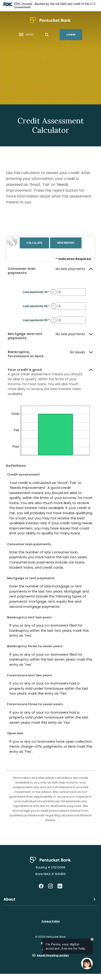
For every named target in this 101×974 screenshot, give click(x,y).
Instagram (50, 886)
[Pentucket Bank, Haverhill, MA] (50, 20)
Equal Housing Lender (53, 955)
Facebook (41, 886)
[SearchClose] (47, 35)
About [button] (9, 899)
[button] (50, 271)
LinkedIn (60, 886)
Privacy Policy (51, 921)
